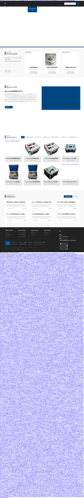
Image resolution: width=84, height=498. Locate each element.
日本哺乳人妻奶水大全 (12, 284)
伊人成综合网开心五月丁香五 (45, 361)
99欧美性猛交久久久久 (16, 353)
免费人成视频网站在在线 (13, 280)
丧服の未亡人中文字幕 (20, 320)
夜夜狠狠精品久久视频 (63, 275)
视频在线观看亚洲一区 (30, 282)
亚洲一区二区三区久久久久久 (37, 314)
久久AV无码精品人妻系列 (35, 294)
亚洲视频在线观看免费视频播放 (77, 370)
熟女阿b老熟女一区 (28, 306)
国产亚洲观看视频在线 (8, 399)
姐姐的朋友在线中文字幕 (34, 377)
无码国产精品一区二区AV (7, 298)
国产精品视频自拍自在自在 (66, 301)
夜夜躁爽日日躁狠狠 (49, 364)
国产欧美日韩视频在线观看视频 (34, 321)
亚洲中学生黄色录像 (68, 340)
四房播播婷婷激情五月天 (56, 310)
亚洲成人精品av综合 (22, 271)
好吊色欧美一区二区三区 (7, 324)
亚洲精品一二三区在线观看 (46, 369)
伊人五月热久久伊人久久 (28, 259)
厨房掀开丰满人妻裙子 (31, 265)
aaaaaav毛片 (14, 287)
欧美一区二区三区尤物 (72, 358)
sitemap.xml (23, 249)
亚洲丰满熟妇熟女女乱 (26, 263)
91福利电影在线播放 (55, 413)
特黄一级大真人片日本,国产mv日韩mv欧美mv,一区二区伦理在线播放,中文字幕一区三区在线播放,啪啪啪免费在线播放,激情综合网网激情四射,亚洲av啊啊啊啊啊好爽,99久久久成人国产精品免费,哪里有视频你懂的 (37, 253)
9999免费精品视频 (58, 335)
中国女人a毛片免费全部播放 (17, 405)
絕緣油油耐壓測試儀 (52, 67)
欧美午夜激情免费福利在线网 (26, 288)
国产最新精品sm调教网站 (13, 268)
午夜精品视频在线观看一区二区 (10, 306)
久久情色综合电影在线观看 (25, 408)
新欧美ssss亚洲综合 (62, 267)
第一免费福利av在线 (72, 409)
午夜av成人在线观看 (40, 366)
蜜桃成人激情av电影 (56, 299)
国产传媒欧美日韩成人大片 (70, 281)
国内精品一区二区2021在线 (55, 297)
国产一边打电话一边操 (8, 319)
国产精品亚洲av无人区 (51, 313)
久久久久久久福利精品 (64, 304)
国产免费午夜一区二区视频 (44, 328)
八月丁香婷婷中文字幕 (78, 321)
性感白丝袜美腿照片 (71, 318)
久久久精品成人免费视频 (18, 377)
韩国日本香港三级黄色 (68, 320)
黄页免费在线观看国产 (44, 385)
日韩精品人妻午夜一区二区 (77, 265)
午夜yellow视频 (71, 328)
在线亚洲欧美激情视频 (25, 318)
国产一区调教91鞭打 (36, 259)
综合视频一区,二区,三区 (26, 370)
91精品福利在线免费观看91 (50, 261)
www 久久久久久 (28, 373)
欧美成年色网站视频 (15, 411)
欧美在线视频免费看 (33, 318)
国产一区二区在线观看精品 (58, 295)
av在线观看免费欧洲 (77, 298)
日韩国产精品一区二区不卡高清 (54, 269)
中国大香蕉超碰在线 (41, 285)
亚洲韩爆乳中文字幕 (21, 401)
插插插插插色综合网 (40, 318)
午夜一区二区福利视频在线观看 (27, 322)
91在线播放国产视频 (56, 353)
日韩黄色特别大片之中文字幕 (38, 355)
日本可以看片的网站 (54, 363)
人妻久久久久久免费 (48, 384)
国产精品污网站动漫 (10, 372)
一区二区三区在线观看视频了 (40, 300)
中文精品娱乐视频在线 (59, 376)
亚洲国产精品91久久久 (32, 353)
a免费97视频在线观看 (30, 299)
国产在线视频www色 (27, 379)
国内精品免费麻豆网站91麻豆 (53, 327)
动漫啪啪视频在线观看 (77, 258)
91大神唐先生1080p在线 (53, 309)
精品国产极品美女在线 (44, 269)
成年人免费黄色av (40, 315)
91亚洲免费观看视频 (22, 289)
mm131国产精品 (29, 289)
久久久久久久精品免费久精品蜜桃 (69, 267)
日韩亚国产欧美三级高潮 (19, 376)
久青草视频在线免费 (61, 271)
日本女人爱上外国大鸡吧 (11, 371)
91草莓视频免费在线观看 (75, 305)
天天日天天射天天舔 (4, 337)
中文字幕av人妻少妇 (9, 403)
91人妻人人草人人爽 (49, 291)
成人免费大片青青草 (61, 309)
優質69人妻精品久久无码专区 (28, 270)
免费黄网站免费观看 (61, 256)
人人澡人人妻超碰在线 (25, 292)
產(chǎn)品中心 (51, 9)
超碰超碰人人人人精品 (61, 290)
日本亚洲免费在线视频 (51, 373)
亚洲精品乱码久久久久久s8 (34, 275)
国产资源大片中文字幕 (48, 329)
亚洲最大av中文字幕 (71, 333)
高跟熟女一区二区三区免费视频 (55, 389)
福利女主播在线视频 (8, 324)
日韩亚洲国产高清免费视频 (65, 269)
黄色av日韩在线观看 (35, 358)
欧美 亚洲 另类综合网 (21, 355)
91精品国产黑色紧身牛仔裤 (8, 364)
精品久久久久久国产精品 (15, 384)
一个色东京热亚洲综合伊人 (21, 389)
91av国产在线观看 (7, 255)
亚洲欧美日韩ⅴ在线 (79, 327)
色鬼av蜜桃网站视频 (27, 352)
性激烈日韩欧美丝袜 (57, 262)
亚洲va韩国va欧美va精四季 (34, 400)
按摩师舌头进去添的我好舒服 (36, 393)
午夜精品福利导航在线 (49, 366)
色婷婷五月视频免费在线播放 (74, 372)
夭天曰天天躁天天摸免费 (13, 299)
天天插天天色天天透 (31, 332)
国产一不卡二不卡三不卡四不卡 (69, 295)
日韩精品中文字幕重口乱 (5, 410)
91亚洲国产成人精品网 (48, 311)
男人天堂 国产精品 (15, 395)
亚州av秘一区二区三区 (38, 373)
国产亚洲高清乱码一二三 (58, 357)
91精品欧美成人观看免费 (63, 347)
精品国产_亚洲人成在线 (59, 317)
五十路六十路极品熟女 (21, 382)
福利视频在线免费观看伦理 (74, 262)
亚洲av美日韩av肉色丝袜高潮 (13, 265)
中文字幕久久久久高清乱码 (74, 310)
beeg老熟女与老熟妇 (68, 342)
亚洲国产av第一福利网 (44, 410)
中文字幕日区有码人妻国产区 (71, 408)
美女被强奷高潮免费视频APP (20, 347)
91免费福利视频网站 (51, 258)
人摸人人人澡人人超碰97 (15, 362)
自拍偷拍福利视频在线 (52, 405)
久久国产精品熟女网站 (9, 344)
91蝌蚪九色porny (35, 324)
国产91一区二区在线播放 (4, 334)
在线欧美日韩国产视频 (40, 277)
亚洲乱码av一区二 (32, 334)
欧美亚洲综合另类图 (33, 339)
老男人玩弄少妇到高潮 (45, 407)
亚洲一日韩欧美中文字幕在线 (22, 264)
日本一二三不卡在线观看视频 (10, 307)
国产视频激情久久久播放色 (32, 274)
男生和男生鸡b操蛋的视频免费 (35, 411)
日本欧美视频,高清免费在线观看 (64, 351)
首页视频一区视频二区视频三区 (17, 255)
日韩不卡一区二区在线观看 (15, 348)
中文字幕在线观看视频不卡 (42, 340)
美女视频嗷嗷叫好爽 (52, 290)
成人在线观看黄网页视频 (74, 254)
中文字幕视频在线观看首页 (71, 267)
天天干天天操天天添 (25, 396)
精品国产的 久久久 (17, 327)
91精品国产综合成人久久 (42, 292)
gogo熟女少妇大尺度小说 (77, 315)
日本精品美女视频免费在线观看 (5, 261)
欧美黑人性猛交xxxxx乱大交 (29, 397)
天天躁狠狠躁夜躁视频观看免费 (51, 287)
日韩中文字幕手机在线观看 (48, 357)
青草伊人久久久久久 (78, 295)
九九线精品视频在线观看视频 (29, 304)
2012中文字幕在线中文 (34, 280)
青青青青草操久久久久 (37, 349)
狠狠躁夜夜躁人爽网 (69, 332)
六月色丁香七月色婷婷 (18, 370)
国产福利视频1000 (46, 397)
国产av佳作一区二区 (33, 406)
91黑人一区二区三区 (8, 405)
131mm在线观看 (39, 395)
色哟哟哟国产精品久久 (24, 303)
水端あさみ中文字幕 (17, 302)
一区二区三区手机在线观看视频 (7, 294)
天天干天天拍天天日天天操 (50, 391)
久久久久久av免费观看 (5, 355)
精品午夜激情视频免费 (18, 387)
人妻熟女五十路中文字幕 (34, 359)
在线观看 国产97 (16, 312)
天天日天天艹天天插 (76, 332)
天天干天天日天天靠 (65, 257)
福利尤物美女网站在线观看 (39, 272)
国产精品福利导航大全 (66, 369)
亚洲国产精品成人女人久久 (65, 398)
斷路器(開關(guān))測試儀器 (74, 137)
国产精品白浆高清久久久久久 (29, 284)
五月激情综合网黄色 (50, 324)
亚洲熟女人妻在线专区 (14, 267)
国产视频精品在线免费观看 (31, 397)
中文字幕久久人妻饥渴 (22, 267)
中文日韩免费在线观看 (60, 264)
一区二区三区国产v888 (30, 325)
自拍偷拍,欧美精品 (47, 315)
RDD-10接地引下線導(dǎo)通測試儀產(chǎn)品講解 (67, 202)
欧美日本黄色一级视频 (63, 274)
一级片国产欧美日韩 (61, 323)
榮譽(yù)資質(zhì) (9, 234)
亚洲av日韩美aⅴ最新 (30, 320)
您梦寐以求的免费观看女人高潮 (34, 269)
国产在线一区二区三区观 (24, 321)
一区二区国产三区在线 (34, 262)
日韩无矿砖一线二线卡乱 (61, 350)
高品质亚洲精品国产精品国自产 (67, 279)
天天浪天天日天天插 (44, 276)
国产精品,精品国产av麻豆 (29, 336)
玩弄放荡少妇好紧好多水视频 (27, 346)
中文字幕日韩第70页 (33, 336)
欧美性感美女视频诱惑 (78, 271)
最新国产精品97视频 (61, 408)
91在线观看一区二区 (76, 290)
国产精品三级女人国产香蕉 (34, 394)
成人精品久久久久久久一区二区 (76, 371)
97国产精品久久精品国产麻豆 (47, 299)
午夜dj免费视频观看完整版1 (48, 362)
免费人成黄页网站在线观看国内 (38, 317)
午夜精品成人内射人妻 (78, 368)
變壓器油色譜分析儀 (70, 67)
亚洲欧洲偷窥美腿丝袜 (42, 313)
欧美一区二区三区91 (64, 355)
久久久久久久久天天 (54, 396)
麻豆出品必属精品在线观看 (33, 313)
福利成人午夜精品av (49, 262)
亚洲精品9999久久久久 (71, 274)
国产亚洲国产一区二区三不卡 (31, 273)
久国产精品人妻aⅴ (38, 271)
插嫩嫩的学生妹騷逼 (58, 283)
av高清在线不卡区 (10, 328)
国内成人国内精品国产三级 (25, 336)
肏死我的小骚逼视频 (38, 392)
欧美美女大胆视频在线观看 (50, 339)
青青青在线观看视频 (69, 298)
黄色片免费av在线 (47, 409)
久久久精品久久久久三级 (28, 317)
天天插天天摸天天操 (75, 337)
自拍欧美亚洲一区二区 (47, 325)
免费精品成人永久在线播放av (49, 401)
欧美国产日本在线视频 (69, 341)
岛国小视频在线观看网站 (33, 384)
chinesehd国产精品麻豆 (79, 263)
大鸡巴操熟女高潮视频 (15, 271)
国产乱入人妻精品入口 (4, 340)
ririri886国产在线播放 (24, 326)
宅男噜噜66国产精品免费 (76, 326)
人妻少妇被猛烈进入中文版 (74, 302)
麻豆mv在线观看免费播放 (54, 348)
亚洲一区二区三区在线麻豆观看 (17, 324)
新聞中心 (58, 9)
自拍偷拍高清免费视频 (72, 286)
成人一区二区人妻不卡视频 (58, 392)
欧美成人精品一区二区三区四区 (25, 388)
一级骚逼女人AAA (75, 297)
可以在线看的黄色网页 (33, 292)
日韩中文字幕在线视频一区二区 (49, 376)
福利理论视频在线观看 (72, 385)
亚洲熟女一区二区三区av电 (27, 260)
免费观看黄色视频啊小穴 (45, 297)
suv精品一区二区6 (52, 321)
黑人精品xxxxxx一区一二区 (35, 263)
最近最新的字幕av (38, 413)
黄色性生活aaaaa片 (67, 391)
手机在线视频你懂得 (16, 351)
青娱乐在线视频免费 (49, 345)
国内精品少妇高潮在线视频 (29, 272)
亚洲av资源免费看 (36, 338)
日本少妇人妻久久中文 (71, 328)
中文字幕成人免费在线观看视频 (9, 270)
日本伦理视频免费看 (24, 362)
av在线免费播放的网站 (13, 412)
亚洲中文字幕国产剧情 (35, 405)
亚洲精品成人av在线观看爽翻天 (27, 373)
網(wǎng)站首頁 (32, 9)
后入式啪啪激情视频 (22, 397)
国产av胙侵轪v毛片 (27, 369)
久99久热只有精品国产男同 (47, 320)
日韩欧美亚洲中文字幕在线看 (26, 276)
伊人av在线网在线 (59, 305)
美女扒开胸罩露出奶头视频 (31, 279)
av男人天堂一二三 (78, 380)
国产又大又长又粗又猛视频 (65, 353)
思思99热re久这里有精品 (58, 300)
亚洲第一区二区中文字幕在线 (56, 370)
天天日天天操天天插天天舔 (68, 381)
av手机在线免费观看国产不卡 (20, 254)
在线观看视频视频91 (75, 301)
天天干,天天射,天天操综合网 (18, 275)
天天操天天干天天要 (36, 347)
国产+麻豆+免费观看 (74, 259)
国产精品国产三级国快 (69, 258)
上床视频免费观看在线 (10, 271)
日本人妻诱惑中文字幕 (72, 282)
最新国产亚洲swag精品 (35, 266)
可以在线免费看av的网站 (44, 350)
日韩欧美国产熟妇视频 (42, 324)
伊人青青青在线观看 (62, 379)
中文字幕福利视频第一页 (57, 268)
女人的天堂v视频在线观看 (43, 280)
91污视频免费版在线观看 (31, 291)
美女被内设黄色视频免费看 (74, 306)
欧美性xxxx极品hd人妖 (66, 344)
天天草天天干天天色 (4, 409)
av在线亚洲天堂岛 (7, 392)
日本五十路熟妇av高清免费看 (63, 359)
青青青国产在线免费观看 (38, 257)
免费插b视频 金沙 (51, 266)
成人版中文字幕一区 (8, 303)
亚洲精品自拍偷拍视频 (77, 266)
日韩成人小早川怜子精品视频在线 (14, 336)
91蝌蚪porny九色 (72, 389)
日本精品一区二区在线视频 (46, 379)
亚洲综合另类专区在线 (43, 404)
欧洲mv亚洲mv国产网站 (7, 375)
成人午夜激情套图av (64, 299)
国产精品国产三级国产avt (35, 361)
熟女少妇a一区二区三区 (35, 385)
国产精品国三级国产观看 (55, 328)
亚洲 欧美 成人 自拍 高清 (40, 365)
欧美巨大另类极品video (46, 396)
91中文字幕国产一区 (60, 293)
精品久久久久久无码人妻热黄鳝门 (72, 389)
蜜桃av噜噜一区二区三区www (44, 367)
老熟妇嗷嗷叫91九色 (75, 261)
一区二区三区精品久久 (71, 275)
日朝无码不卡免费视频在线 (68, 357)
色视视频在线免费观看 (34, 354)
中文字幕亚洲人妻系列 (70, 271)
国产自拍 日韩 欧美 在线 (37, 320)
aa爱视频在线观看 (14, 289)
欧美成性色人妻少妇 (74, 314)
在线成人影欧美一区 (53, 255)
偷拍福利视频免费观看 (47, 370)
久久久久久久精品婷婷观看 (28, 311)
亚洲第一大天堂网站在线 (5, 271)
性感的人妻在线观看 (66, 305)
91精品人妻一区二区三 (53, 307)
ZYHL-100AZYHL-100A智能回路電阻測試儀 (70, 158)
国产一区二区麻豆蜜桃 (32, 344)
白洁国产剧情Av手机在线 (63, 288)
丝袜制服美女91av (39, 390)
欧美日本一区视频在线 (23, 392)
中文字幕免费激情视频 (23, 300)
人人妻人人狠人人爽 (77, 313)
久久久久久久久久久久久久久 (24, 295)
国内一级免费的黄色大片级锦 (17, 260)
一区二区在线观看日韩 (56, 318)
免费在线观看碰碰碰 (3, 341)
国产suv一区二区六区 (41, 339)
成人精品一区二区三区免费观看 (35, 316)
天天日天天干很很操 (74, 353)
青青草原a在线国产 (41, 262)
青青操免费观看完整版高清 (36, 383)
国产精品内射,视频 (52, 385)
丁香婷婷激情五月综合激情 (59, 284)
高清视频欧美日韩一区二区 (31, 390)
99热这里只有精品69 (73, 320)
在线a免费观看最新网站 (64, 302)
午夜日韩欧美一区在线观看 (5, 366)
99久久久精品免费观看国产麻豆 (13, 291)
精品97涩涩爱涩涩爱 (53, 293)
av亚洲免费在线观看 (57, 364)
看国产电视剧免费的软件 (42, 387)
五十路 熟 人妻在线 (7, 362)
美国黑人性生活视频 (45, 349)
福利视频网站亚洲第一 (65, 262)
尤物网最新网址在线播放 (27, 279)
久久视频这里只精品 (44, 290)
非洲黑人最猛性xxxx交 (5, 267)
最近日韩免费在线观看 (61, 287)
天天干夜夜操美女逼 (17, 256)
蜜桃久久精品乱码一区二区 (22, 331)
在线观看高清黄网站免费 (68, 324)
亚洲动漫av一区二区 (10, 279)
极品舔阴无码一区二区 (14, 393)
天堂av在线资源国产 (63, 331)
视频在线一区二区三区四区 (26, 358)
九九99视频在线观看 (79, 411)
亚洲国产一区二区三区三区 (7, 297)
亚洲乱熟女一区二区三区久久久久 (41, 340)
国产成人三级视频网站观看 (50, 264)
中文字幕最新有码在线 (9, 286)
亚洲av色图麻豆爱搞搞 (36, 297)
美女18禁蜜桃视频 (31, 301)
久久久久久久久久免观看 (41, 305)
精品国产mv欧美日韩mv (62, 263)
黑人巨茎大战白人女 (25, 271)
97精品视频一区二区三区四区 (23, 394)
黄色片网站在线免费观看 (56, 371)
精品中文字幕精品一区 (19, 385)
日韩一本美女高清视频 (77, 291)
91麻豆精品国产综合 (22, 299)
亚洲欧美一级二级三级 (59, 356)
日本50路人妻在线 (68, 403)
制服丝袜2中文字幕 (79, 267)
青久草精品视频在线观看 (56, 336)
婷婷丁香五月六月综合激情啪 (76, 366)
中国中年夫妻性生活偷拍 (15, 277)
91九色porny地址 (44, 322)
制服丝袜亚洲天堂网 (50, 254)
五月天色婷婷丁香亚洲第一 (61, 328)
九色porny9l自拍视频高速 (43, 275)
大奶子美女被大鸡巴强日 (21, 279)
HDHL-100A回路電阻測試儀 (51, 158)
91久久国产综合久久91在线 (8, 302)
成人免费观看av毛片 (45, 271)
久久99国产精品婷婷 (10, 327)
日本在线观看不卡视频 (33, 335)
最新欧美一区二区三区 (5, 340)
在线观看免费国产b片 (61, 271)
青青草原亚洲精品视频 (56, 306)
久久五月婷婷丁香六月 (49, 295)
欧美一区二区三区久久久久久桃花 (42, 393)
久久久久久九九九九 (72, 270)
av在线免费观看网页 (33, 285)
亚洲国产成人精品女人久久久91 (9, 360)
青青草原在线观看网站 (51, 265)
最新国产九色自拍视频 (43, 403)
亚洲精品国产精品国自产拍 (48, 257)
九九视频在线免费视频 (71, 380)
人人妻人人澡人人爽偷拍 (47, 336)
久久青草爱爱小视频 (12, 325)
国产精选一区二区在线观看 (22, 412)
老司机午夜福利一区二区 (23, 332)
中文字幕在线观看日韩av (42, 271)
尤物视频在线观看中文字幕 (71, 383)
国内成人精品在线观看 (32, 395)
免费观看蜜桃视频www (71, 329)
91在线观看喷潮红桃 (64, 312)
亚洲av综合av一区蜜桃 (31, 271)
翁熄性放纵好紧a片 (48, 301)
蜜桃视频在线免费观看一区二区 (52, 283)
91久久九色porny (45, 319)
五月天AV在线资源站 (9, 357)
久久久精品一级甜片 (52, 294)
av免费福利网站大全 (36, 407)
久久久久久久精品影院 (12, 272)
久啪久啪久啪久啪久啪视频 (55, 372)
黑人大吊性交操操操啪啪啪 (46, 360)
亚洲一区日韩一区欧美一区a (40, 284)
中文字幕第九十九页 (68, 400)
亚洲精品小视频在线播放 (60, 292)
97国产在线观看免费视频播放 (75, 278)
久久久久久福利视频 (10, 305)
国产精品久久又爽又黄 (5, 393)
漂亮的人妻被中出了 (31, 277)
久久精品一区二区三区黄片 (22, 274)
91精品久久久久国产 (21, 287)
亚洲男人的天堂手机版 (33, 366)
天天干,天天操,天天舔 (33, 375)
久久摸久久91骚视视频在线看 (9, 398)
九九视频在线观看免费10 (56, 382)
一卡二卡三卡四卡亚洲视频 (78, 407)
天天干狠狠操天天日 (45, 333)
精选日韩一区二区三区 (61, 389)
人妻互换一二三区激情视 (39, 371)
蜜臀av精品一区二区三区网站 (43, 309)
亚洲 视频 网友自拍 (44, 327)
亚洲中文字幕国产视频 (5, 309)
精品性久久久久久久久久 (8, 262)
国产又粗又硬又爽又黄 (10, 385)
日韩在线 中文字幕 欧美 (14, 340)
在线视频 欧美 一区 (18, 271)
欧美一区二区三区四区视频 (5, 328)
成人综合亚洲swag (47, 279)
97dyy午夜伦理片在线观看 (68, 385)
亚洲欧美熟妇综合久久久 (36, 276)
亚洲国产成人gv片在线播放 (56, 390)
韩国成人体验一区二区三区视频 (67, 378)
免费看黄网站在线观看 (67, 376)
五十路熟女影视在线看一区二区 (41, 258)
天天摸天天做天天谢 (8, 275)
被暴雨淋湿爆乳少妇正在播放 (13, 291)
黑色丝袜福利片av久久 (38, 267)
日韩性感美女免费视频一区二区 (24, 281)
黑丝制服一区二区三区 (64, 404)
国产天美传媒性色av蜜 (45, 408)
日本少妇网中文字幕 (31, 268)
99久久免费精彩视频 (62, 393)
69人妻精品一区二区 (66, 399)
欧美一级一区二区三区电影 (62, 385)
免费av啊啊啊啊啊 (26, 377)
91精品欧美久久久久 (60, 377)
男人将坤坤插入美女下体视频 (20, 360)
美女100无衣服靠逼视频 (9, 387)
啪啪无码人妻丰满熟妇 (17, 404)
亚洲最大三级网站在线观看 (64, 338)
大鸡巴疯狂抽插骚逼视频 (25, 330)
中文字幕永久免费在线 (8, 346)
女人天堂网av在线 (28, 347)
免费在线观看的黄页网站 (21, 365)
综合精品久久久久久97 (58, 337)
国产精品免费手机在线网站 (12, 274)
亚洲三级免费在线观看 (26, 286)
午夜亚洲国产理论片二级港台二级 (67, 364)
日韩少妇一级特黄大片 (26, 354)
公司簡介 (7, 232)
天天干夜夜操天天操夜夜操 (5, 381)
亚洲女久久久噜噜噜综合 (66, 370)
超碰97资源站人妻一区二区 (9, 347)
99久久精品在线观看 (36, 260)
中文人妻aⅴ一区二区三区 (10, 314)
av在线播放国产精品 (15, 356)
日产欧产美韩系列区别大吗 (50, 283)
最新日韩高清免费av (8, 358)
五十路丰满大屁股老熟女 (78, 317)
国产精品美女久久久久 (60, 261)
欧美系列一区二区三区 (60, 388)
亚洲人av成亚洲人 (9, 367)
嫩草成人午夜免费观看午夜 (56, 270)
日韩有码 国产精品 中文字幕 (70, 394)
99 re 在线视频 (33, 380)
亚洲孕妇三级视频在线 (38, 336)
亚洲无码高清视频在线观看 (8, 276)
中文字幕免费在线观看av (43, 324)
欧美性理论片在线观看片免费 (46, 306)
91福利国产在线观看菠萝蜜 (71, 260)
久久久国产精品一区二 (16, 292)
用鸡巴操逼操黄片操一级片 (73, 374)
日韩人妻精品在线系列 (14, 328)
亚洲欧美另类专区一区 (26, 302)
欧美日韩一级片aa (47, 331)
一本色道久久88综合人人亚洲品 (54, 302)
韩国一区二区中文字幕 (61, 406)
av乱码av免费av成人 (21, 290)
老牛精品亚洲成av (62, 348)
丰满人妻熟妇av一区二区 (64, 372)
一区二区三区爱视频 (31, 413)
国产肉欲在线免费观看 (52, 393)
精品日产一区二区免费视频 (17, 285)
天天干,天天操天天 (70, 368)
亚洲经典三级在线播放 (65, 278)
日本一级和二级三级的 (8, 353)
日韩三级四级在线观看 (56, 311)
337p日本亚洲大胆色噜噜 (60, 373)
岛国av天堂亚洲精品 (14, 320)
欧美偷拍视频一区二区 (56, 332)
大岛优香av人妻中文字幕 (48, 268)
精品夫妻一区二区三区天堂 (67, 266)
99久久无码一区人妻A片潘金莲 (70, 279)
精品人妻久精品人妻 (23, 342)
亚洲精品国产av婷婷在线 (16, 375)
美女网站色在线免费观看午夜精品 (36, 319)
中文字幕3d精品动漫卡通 (78, 377)
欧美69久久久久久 (9, 339)
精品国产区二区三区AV (9, 263)
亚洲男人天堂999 (58, 278)
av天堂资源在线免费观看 (51, 322)
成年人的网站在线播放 (4, 325)
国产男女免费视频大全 (29, 378)
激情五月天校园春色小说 (71, 327)
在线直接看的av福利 (17, 361)
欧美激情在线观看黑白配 (8, 256)
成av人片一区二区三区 (69, 293)
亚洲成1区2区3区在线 (79, 328)
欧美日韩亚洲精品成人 (25, 327)
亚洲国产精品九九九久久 (17, 346)
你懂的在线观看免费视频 (7, 321)
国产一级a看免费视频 (47, 390)
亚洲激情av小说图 (62, 396)
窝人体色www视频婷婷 (58, 257)
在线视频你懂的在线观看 (69, 292)
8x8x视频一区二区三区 (69, 271)
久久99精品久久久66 (35, 403)
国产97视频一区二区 (23, 395)
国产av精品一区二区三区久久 (41, 265)
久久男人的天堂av (16, 316)
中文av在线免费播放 (22, 323)
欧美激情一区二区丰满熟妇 (43, 295)
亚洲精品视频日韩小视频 (25, 287)
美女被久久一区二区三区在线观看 (45, 312)
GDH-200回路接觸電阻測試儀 (22, 234)
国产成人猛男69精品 (47, 363)
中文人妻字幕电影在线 (60, 321)
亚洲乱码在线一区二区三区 (19, 357)
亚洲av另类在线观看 (57, 344)
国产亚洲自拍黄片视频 (38, 320)
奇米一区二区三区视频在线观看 (66, 332)
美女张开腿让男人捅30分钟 (13, 257)
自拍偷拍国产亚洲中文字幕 (67, 337)
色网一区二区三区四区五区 (51, 305)
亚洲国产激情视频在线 (4, 295)
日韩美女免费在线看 (63, 344)
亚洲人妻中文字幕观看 (57, 291)
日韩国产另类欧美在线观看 (16, 288)
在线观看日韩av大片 (39, 362)
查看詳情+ (25, 208)
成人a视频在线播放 (17, 322)
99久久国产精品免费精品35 (16, 278)
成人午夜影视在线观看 (5, 282)
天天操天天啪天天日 (26, 405)
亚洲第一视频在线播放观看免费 (68, 340)
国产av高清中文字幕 (66, 335)
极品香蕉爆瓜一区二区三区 (49, 317)
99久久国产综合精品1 (78, 319)
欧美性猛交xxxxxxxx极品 (49, 284)
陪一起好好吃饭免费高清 (23, 334)
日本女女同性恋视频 (36, 350)
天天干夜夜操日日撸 (61, 291)
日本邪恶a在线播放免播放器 (69, 334)
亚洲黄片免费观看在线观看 (53, 386)
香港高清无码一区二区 (43, 373)
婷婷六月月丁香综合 (8, 400)
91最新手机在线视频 (19, 284)
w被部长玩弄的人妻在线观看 (47, 381)
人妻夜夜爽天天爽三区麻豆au (48, 320)
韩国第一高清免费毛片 (25, 319)
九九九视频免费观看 (15, 329)
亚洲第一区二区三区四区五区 (78, 279)
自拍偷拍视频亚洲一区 (30, 290)
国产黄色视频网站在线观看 (72, 255)
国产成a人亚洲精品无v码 (28, 349)
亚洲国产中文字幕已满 (72, 296)
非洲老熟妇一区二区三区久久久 (14, 318)
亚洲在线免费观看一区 (31, 296)
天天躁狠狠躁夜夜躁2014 (45, 263)
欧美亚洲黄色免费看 (3, 254)
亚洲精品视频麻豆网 (28, 297)
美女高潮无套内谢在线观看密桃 (77, 340)
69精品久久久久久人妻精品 (26, 308)
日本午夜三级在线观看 (12, 350)
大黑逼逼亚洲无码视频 (29, 401)
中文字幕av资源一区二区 (23, 328)
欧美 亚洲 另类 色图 (44, 267)
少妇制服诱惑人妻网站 (12, 333)
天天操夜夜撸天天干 (60, 334)
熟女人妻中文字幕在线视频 (36, 308)
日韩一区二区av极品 (53, 281)
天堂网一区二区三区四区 (6, 258)
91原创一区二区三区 (36, 288)
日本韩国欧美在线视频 (25, 406)
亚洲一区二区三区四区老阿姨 (74, 397)
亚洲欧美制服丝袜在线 (48, 371)
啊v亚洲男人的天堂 (54, 315)
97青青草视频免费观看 (12, 269)
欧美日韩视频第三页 (61, 281)
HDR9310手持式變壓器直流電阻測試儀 (13, 158)
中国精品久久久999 (61, 315)
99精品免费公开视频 (22, 377)
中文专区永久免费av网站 (79, 280)
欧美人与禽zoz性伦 (48, 344)
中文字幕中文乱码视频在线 (56, 279)
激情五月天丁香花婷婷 (65, 336)
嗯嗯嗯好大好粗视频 (62, 327)
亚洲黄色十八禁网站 (23, 261)
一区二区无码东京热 (76, 357)
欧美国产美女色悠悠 (22, 337)
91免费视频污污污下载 (19, 343)
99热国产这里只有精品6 (66, 390)
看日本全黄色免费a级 (64, 328)
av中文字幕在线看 (78, 388)
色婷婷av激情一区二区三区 (46, 316)
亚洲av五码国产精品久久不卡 (24, 374)
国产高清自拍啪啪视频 (53, 276)
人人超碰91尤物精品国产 (44, 385)
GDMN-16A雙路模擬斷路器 (22, 236)
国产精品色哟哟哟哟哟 (31, 329)
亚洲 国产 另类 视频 (44, 279)
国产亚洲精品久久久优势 (35, 386)
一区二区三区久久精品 (7, 411)
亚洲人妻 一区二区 (51, 356)
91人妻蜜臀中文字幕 (64, 270)
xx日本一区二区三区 (15, 303)
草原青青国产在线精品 (40, 268)
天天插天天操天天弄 (56, 314)
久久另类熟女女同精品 (17, 399)
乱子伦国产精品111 (37, 290)
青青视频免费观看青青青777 (37, 398)
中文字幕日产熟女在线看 (25, 262)
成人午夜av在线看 (8, 335)
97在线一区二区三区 (68, 290)
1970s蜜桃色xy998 (45, 343)
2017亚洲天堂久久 (75, 403)
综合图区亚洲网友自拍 (45, 402)
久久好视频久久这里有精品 (33, 283)
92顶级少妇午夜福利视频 (16, 319)
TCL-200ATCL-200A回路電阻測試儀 (13, 181)
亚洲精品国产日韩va (16, 276)
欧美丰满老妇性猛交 (60, 349)
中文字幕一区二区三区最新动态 (66, 297)
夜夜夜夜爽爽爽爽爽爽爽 (36, 348)
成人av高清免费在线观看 (35, 286)
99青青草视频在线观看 (33, 309)
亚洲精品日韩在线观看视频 (58, 366)
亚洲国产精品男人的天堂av (58, 381)
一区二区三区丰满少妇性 (43, 351)
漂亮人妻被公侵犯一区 (64, 413)
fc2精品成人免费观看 (22, 257)
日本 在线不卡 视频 (38, 296)
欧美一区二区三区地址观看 (43, 307)
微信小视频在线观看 (4, 279)
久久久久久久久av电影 (61, 410)
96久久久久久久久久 (65, 389)
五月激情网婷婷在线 (66, 289)
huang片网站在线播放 (19, 369)
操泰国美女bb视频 (13, 283)
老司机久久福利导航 (28, 407)
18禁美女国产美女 (43, 389)
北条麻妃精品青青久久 (54, 288)
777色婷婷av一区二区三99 (25, 351)
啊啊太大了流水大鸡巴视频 (53, 351)
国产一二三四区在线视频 (26, 293)
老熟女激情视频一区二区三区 (62, 343)
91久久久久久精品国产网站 (19, 372)
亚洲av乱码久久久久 (51, 324)
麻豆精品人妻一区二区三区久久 (56, 373)
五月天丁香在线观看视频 (76, 349)
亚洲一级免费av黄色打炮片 (60, 313)
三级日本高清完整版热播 (73, 347)
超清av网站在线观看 (5, 283)
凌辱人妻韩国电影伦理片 (35, 385)
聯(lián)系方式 (46, 232)
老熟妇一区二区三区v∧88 (53, 375)
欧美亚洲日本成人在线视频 (8, 275)
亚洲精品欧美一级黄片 (43, 405)
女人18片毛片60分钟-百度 (21, 333)
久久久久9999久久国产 (26, 278)
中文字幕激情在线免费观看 (40, 261)
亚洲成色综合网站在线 (27, 255)
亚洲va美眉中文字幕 (69, 393)
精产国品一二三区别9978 (59, 377)
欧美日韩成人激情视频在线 (33, 326)
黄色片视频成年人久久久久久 (5, 384)
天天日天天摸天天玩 (25, 404)
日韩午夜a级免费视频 (42, 283)
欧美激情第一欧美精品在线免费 (53, 404)
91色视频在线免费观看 (53, 260)
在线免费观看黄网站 (73, 257)
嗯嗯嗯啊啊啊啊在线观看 (17, 293)
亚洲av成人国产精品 (45, 298)
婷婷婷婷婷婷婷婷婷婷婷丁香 (74, 275)
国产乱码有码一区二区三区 (36, 352)
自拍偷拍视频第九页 (15, 338)
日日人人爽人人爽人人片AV (39, 270)
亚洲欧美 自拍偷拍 (35, 367)
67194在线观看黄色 (11, 376)
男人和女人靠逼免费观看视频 (62, 276)
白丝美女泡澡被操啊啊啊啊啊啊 (42, 380)
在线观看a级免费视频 (54, 359)
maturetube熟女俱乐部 (45, 321)
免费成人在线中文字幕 (20, 371)
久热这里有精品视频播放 (75, 291)
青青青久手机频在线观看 (44, 286)
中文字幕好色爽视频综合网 (14, 334)
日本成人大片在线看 (66, 300)
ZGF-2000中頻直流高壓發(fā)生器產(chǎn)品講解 (67, 214)
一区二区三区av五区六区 (39, 337)
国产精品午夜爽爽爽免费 (69, 352)
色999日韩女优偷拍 (66, 272)
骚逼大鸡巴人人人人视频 (6, 394)
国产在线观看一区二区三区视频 (22, 269)
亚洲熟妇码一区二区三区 (6, 260)
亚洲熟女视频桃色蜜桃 (23, 312)
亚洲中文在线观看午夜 (21, 282)
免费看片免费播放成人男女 (33, 356)
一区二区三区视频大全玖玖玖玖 (39, 345)
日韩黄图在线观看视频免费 (38, 310)
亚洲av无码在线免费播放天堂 (75, 336)
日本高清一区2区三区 (53, 256)
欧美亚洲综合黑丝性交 (14, 368)
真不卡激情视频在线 (48, 341)
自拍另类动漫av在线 (13, 366)
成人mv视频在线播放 (69, 387)
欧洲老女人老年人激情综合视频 (32, 307)
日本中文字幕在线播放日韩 (70, 367)
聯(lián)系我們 (72, 9)
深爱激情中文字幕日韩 (44, 260)
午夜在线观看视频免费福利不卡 (70, 284)
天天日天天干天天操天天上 (52, 271)
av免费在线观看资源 (54, 263)
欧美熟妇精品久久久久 (16, 335)
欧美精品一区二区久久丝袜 (62, 368)
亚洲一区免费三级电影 (33, 271)
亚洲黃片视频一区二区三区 (75, 382)
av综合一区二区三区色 (76, 320)
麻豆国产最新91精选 (53, 286)
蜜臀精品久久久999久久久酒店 (24, 411)
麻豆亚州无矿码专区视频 (78, 352)
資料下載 (7, 236)
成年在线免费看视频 (37, 299)
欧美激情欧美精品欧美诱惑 (18, 311)
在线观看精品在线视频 (74, 398)
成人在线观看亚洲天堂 (12, 320)
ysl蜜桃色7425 (49, 330)
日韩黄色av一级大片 (9, 267)
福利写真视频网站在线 (77, 323)
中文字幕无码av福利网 (19, 314)
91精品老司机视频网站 (46, 275)
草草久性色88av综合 (76, 405)
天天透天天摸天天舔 (30, 267)
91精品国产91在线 (37, 389)
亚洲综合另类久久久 (30, 257)
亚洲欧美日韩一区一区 (79, 294)
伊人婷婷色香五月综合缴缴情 (65, 314)
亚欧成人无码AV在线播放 (8, 404)
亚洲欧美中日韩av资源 (16, 298)
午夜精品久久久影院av (46, 373)
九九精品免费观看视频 (31, 340)
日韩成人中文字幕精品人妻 (44, 400)
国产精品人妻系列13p (28, 314)
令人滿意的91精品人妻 (61, 260)
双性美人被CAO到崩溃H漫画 (71, 324)
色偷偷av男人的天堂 (3, 317)
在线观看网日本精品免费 (14, 388)
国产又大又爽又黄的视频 (42, 291)
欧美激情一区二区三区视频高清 (21, 307)
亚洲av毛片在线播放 (8, 326)
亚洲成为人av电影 (66, 254)
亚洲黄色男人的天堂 (69, 291)
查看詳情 (33, 72)
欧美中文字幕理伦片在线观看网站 (44, 281)
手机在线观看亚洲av (7, 288)
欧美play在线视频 (47, 270)
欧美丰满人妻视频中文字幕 (22, 413)
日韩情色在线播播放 (79, 333)
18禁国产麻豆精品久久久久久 (35, 302)
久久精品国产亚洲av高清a (26, 256)
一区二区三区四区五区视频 (11, 273)
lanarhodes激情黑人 (6, 348)
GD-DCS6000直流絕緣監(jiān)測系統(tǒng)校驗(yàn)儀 (22, 232)
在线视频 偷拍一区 (77, 412)
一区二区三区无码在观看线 (15, 408)
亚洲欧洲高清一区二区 (65, 311)
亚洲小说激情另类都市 (47, 267)
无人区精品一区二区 (58, 265)
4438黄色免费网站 (10, 308)
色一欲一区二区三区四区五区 (40, 344)
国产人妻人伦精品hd (30, 341)
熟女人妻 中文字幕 (77, 273)
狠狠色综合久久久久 (36, 402)
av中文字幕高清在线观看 (55, 398)
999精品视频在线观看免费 (51, 354)
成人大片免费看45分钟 (20, 272)
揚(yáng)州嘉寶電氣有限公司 (14, 91)
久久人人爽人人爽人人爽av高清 (53, 374)
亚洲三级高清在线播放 (19, 304)
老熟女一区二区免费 (71, 316)
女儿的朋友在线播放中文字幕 (40, 287)
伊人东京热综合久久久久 (23, 409)
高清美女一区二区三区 (34, 324)
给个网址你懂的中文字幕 (54, 347)
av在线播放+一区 (48, 328)
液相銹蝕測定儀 (33, 67)
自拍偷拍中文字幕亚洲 (72, 343)
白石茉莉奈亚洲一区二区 (16, 287)
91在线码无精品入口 (16, 262)
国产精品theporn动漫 (55, 360)
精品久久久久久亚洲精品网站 (52, 291)
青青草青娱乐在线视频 (8, 351)
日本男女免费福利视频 (52, 279)
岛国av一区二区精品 (8, 292)
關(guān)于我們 (41, 9)
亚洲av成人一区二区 (9, 383)
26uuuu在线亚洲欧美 (15, 283)
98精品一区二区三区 (19, 270)
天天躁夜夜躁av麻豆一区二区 (6, 287)
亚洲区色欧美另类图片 (51, 399)
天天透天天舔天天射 (58, 273)
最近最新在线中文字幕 (12, 365)
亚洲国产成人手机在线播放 (21, 273)
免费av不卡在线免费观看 (40, 291)
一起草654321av (34, 364)
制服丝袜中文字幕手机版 (32, 303)
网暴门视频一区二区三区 (52, 395)
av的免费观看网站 (51, 340)
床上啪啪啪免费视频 (22, 329)
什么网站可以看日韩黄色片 (78, 324)
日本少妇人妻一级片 (64, 282)
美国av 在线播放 (22, 338)
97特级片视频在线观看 (45, 293)
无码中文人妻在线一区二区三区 (26, 348)
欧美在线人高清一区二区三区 (30, 295)
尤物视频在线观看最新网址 (47, 282)
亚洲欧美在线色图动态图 (42, 342)
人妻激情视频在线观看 (65, 397)
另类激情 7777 (35, 289)
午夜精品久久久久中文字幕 (23, 313)
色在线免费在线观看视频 (36, 306)
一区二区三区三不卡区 (60, 340)
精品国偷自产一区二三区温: (33, 264)
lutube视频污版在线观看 (55, 338)
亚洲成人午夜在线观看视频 (22, 301)
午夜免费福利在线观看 (53, 319)
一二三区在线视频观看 (9, 336)
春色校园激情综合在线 (44, 388)
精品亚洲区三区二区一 (47, 304)
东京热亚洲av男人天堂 (55, 316)
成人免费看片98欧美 (43, 330)
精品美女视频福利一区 (67, 326)
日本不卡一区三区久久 (31, 363)
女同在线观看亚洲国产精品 (10, 304)
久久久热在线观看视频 (52, 280)
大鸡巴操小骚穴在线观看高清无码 (30, 305)
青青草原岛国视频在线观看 (69, 264)
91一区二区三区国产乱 (23, 340)
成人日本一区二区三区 (9, 396)
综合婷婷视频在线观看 (75, 361)
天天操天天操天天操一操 (51, 292)
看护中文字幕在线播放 (15, 392)
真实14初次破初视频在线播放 (59, 324)
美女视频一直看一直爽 (39, 304)
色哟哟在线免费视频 (11, 317)
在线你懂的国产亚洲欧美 (78, 307)
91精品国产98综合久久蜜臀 (65, 259)
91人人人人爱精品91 (67, 401)
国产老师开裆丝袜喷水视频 (36, 379)
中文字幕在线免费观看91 (44, 256)
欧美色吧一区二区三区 (7, 354)
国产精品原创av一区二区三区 (23, 414)
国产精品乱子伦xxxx (64, 308)
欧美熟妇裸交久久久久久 (69, 402)
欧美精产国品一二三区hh (48, 353)
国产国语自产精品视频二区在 (33, 312)
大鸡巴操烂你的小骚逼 (60, 324)
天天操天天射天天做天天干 (49, 272)
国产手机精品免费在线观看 (6, 283)
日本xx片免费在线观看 (19, 379)
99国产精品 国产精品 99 (24, 275)
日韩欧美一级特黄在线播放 (10, 379)
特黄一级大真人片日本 (12, 264)
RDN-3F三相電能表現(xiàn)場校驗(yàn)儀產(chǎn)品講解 (42, 202)
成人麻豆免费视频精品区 (25, 361)
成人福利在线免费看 (39, 363)
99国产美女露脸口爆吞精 (31, 315)
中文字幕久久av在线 (54, 275)
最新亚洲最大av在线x (56, 344)
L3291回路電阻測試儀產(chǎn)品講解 (40, 214)
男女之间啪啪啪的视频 (56, 320)
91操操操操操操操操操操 (78, 332)
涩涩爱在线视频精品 (26, 393)
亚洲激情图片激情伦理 (55, 331)
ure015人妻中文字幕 (54, 303)
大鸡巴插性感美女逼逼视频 (38, 311)
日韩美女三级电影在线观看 (61, 294)
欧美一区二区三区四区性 (25, 324)
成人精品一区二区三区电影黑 (11, 331)
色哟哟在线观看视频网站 (11, 345)
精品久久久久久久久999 (61, 332)
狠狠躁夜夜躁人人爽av (73, 311)
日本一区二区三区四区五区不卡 (68, 273)
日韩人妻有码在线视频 (72, 312)
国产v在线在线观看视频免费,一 (33, 410)
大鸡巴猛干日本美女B (13, 413)
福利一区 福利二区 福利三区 (63, 283)
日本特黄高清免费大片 (15, 380)
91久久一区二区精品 (7, 338)
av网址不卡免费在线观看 (72, 276)
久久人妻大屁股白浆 (16, 391)
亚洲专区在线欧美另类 (14, 300)
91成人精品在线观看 (64, 365)
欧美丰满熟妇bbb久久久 (29, 345)
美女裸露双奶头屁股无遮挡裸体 (76, 283)
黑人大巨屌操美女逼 (60, 342)
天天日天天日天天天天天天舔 (32, 342)
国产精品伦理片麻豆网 (53, 333)
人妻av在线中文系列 (72, 308)
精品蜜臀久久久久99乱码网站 (61, 354)
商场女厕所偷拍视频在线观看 (47, 308)
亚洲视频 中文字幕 (24, 391)
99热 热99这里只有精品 (5, 300)
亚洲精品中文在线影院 (79, 348)
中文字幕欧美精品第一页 (61, 319)
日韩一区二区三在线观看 (75, 300)
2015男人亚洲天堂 (53, 352)
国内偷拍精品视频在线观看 (6, 289)
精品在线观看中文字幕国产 (14, 337)
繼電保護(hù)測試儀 (55, 137)
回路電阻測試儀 (38, 137)
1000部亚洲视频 (11, 386)
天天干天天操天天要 (34, 373)
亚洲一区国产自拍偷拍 (17, 367)
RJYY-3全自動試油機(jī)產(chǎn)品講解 (16, 214)
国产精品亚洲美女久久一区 (47, 413)
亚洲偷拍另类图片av (52, 383)
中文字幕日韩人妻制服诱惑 (62, 255)
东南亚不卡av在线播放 (70, 294)
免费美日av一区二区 (19, 266)
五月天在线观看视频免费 (36, 267)
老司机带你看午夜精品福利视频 (24, 380)
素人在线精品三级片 (20, 283)
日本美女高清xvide (24, 344)
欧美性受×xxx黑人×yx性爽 (70, 396)
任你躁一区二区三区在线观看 (42, 335)
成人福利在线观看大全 (34, 387)
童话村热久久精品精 (17, 267)
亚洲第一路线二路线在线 (74, 335)
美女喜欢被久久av (14, 258)
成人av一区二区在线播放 (22, 258)
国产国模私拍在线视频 (39, 332)
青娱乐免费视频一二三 (18, 364)
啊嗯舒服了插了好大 (27, 266)
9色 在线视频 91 (28, 254)
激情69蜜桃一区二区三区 (5, 277)
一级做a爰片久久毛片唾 (11, 310)
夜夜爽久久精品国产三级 (22, 340)
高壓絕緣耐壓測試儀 (29, 137)
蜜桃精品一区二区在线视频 (30, 287)
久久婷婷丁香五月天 (72, 304)
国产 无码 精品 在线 (34, 287)
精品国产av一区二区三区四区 (73, 355)
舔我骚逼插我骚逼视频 (44, 294)
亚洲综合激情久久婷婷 (59, 326)
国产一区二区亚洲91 (72, 277)
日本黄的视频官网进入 (56, 365)
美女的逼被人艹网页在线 (63, 409)
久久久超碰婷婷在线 (15, 275)
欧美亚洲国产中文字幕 (39, 376)
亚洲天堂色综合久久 (79, 303)
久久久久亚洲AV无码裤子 (24, 291)
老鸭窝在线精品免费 (78, 268)
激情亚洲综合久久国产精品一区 (56, 267)
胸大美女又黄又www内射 (67, 265)
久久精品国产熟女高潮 (74, 344)
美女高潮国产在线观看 (71, 331)
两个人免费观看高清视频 (68, 377)
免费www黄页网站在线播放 (25, 389)
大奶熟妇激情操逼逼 (41, 287)
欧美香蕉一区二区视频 (28, 398)
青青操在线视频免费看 (69, 412)
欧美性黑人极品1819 (70, 280)
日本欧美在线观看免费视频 (63, 363)
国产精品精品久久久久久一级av (48, 273)
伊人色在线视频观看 (3, 281)
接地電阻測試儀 (64, 137)
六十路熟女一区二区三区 (66, 371)
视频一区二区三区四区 (18, 396)
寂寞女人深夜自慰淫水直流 (37, 381)
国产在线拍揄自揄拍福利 (34, 295)
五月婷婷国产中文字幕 (61, 393)
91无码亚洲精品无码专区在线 (41, 334)
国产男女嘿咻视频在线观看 (26, 267)
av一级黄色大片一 (29, 333)
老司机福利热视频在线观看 (75, 272)
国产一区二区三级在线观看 (21, 325)
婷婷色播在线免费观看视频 (40, 341)
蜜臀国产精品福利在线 (65, 277)
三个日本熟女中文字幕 (27, 328)
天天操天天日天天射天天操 (7, 316)
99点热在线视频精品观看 (30, 365)
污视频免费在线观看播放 (39, 377)
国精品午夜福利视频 (69, 315)
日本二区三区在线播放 (31, 261)
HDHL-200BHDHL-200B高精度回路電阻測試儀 (51, 181)
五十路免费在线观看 (55, 296)
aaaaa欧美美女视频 (53, 271)
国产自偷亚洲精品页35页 (39, 283)
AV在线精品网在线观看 (69, 256)
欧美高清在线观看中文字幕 (14, 409)
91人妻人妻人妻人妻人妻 (58, 362)
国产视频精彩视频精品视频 (60, 403)
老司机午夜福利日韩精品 (25, 339)
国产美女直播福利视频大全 (49, 277)
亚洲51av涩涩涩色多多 (79, 316)
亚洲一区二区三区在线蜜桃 (71, 375)
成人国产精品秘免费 (8, 287)
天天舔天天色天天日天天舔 (44, 255)
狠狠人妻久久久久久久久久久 (51, 287)
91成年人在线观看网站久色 (32, 340)
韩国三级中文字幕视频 (61, 307)
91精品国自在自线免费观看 (19, 305)
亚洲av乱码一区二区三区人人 (13, 281)
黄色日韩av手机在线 (35, 254)
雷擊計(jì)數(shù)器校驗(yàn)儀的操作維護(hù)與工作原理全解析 (17, 202)
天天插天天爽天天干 (60, 322)
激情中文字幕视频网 (9, 373)
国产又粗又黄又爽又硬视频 (35, 389)
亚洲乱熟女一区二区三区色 (29, 376)
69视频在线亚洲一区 (28, 310)
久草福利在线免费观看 (4, 280)
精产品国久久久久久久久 (55, 361)
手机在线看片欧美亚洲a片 (47, 296)
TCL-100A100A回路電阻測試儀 (32, 181)
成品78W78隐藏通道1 (50, 289)
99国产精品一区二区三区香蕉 (62, 286)
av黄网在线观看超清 (61, 295)
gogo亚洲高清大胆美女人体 (59, 320)
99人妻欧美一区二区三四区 (25, 385)
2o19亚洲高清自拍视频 (56, 346)
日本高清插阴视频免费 (56, 282)
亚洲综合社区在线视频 (32, 258)
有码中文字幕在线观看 (16, 326)
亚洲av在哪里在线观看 (26, 364)
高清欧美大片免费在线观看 (53, 274)
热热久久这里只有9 (68, 287)
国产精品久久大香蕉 (4, 313)
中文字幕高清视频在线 (54, 393)
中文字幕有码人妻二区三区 (10, 393)
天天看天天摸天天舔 (79, 260)
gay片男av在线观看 (25, 285)
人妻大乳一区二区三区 (78, 256)
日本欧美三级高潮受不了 (51, 342)
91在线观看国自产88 (59, 391)
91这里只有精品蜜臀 (66, 330)
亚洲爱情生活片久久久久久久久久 (67, 407)
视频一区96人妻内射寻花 (37, 378)
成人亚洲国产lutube (33, 281)
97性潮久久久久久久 (70, 319)
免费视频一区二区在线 (76, 376)
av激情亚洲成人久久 (16, 339)
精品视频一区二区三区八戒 (44, 358)
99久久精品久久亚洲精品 (32, 328)
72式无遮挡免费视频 (10, 322)
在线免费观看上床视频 (48, 332)
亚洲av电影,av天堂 (41, 384)
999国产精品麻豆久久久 (8, 361)
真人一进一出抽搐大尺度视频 (69, 377)
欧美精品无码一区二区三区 (45, 347)
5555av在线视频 (57, 277)
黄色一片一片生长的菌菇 (40, 295)
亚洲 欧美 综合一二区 (27, 385)
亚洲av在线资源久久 (43, 254)
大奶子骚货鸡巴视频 (42, 354)
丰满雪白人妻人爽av (40, 328)
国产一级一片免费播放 (36, 279)
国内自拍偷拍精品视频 (54, 408)
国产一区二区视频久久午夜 (8, 311)
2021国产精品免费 (30, 392)
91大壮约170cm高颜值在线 (45, 338)
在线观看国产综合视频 (18, 263)
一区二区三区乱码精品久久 (53, 267)
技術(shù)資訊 (68, 196)
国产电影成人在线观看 (27, 383)
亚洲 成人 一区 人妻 (68, 323)
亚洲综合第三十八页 (52, 402)
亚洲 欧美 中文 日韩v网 (50, 278)
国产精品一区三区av (15, 321)
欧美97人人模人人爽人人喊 (62, 333)
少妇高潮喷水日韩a (42, 278)
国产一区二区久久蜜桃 (52, 410)
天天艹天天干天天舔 (63, 316)
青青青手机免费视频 (43, 266)
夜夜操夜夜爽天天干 (56, 355)
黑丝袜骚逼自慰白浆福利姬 (10, 343)
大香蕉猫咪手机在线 (53, 350)
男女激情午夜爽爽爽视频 (69, 410)
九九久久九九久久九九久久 (53, 381)
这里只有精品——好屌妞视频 (35, 327)
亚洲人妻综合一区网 (71, 288)
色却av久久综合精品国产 (19, 386)
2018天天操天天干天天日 (60, 412)
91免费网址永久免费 (57, 378)
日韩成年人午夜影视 (40, 397)
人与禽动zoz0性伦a (41, 264)
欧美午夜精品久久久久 (4, 264)
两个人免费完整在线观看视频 (65, 361)
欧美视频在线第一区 (74, 391)
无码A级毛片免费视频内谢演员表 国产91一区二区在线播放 (12, 259)
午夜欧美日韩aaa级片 (10, 397)
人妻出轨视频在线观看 (72, 413)
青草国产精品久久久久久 (23, 283)
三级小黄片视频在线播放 (73, 283)
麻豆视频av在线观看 (15, 261)
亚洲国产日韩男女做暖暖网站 (26, 367)
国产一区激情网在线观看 (7, 315)
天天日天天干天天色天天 (13, 374)
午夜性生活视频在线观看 (18, 383)
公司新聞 (76, 196)
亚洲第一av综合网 (11, 254)
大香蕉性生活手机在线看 (73, 386)
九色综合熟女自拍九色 (39, 397)
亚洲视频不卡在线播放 (18, 373)
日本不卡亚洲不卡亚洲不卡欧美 (68, 268)
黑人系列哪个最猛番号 (79, 394)
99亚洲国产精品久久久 (37, 333)
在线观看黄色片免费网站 (42, 356)
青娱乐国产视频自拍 (70, 263)
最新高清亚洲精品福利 (12, 389)
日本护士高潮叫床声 (69, 406)
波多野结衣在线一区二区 (55, 259)
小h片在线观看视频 (44, 302)
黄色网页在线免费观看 (10, 381)
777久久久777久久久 (28, 320)
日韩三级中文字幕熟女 (35, 388)
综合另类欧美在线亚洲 (51, 336)
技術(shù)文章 (33, 232)
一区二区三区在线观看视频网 (47, 392)
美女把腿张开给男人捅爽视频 (9, 369)
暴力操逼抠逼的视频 (77, 271)
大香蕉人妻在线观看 (33, 399)
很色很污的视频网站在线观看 (43, 274)
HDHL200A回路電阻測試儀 (32, 158)
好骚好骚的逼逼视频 (62, 303)
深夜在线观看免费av (46, 398)
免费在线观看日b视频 (22, 296)
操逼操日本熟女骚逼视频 (4, 412)
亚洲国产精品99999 (23, 315)
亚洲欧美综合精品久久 (13, 301)
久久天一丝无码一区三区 (53, 295)
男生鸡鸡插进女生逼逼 (28, 275)
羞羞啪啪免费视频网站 (61, 279)
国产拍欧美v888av (69, 295)
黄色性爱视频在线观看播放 (52, 389)
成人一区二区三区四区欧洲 (15, 332)
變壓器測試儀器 (46, 137)
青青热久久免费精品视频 (34, 330)
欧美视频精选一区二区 (70, 307)
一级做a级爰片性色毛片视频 (54, 358)
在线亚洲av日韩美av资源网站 (65, 360)
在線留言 (65, 9)
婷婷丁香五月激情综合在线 (45, 288)
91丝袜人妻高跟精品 (58, 254)
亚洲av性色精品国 (74, 399)
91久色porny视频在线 (30, 377)
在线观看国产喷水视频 (65, 320)
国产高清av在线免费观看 (19, 381)
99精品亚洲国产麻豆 (13, 282)
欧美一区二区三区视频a (25, 298)
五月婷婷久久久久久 (26, 294)
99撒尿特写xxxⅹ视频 (3, 376)
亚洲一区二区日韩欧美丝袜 (63, 275)
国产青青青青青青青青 (43, 332)
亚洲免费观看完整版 (76, 287)
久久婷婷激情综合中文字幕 (12, 290)
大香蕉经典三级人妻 (35, 255)
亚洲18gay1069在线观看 (52, 332)
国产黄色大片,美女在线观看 (13, 295)
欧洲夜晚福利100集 (48, 365)
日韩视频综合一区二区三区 (29, 372)
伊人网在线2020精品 (68, 261)
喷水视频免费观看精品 (10, 407)
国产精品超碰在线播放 (49, 300)
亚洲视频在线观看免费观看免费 (23, 280)
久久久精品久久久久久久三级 (58, 345)
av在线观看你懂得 (14, 394)
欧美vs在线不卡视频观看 (56, 301)
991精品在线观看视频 (24, 277)
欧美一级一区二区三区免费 (57, 369)
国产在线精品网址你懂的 (12, 340)
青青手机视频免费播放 (59, 401)
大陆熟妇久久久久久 (74, 390)
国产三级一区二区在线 (19, 317)
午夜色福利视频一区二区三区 (18, 349)
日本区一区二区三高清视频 (45, 259)
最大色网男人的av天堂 (28, 324)
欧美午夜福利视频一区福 (65, 291)
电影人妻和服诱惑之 (63, 329)
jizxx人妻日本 (3, 305)
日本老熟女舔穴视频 (51, 394)
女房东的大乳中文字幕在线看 (71, 350)
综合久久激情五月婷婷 (13, 279)
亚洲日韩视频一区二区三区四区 (74, 299)
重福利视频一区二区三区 (76, 285)
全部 (23, 137)
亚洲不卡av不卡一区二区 (41, 323)
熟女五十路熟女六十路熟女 (53, 275)
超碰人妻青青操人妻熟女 (18, 328)
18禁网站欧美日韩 (53, 367)
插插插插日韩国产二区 (57, 308)
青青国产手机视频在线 (35, 256)
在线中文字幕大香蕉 (58, 272)
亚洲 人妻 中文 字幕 (6, 390)
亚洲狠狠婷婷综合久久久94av (23, 309)
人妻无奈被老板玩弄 (68, 349)
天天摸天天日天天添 (59, 385)
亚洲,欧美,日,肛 (4, 265)
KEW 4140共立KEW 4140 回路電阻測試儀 (70, 181)
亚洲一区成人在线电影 (58, 266)
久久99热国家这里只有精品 (29, 371)
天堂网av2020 (44, 395)
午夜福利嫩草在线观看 (75, 269)
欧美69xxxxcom (40, 273)
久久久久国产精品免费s (53, 385)
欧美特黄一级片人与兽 (77, 387)
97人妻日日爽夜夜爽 (31, 331)
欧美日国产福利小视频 (77, 341)
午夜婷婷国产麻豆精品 (6, 380)
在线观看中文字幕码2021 (59, 258)
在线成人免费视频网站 (18, 286)
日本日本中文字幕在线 (71, 354)
